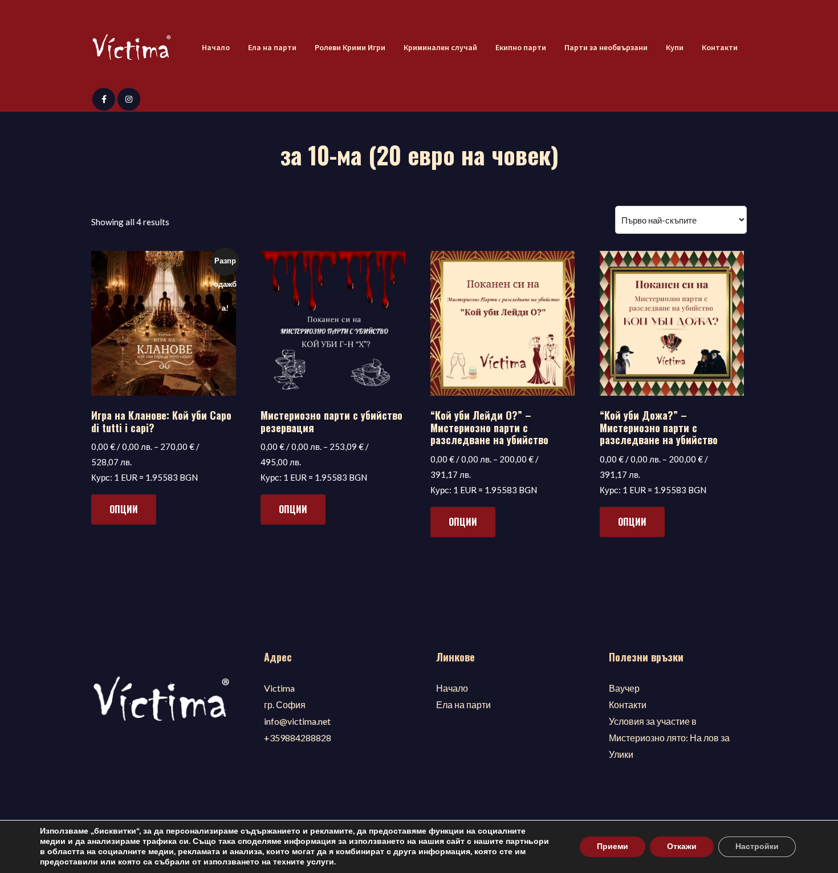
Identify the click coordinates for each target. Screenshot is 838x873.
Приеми (612, 846)
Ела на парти (272, 47)
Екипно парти (520, 47)
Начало (216, 47)
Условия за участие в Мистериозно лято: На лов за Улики (669, 738)
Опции (123, 509)
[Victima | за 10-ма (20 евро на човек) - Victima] (131, 47)
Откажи (682, 846)
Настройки (757, 846)
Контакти (720, 47)
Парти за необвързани (606, 47)
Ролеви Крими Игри (350, 47)
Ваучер (624, 688)
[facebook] (103, 99)
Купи (675, 47)
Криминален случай (440, 47)
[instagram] (128, 99)
